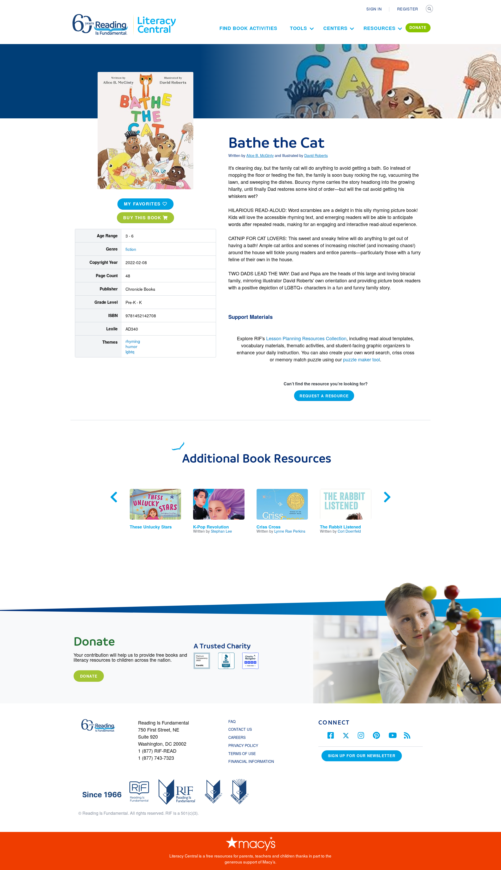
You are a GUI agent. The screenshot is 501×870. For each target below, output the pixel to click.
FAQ (232, 721)
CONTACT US (241, 729)
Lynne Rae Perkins (289, 531)
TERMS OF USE (244, 753)
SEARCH (430, 9)
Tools (298, 28)
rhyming (133, 341)
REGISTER (407, 8)
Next (387, 497)
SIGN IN (373, 8)
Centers (335, 28)
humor (131, 346)
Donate (88, 676)
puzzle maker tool (361, 359)
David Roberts (316, 155)
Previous (113, 497)
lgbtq (130, 351)
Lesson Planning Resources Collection (306, 338)
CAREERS (237, 737)
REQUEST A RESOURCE (324, 395)
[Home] (103, 16)
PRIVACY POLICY (243, 745)
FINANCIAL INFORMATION (251, 761)
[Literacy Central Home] (156, 16)
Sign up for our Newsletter (361, 755)
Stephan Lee (221, 531)
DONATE (418, 27)
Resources (379, 28)
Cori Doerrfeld (349, 531)
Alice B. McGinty (260, 155)
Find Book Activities (248, 28)
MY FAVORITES (143, 204)
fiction (131, 249)
